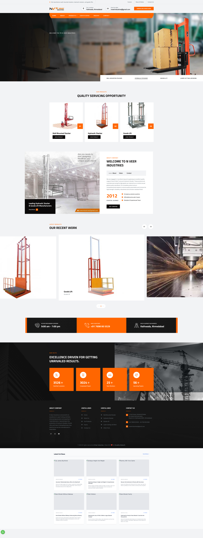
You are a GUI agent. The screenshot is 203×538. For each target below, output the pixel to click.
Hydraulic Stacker (108, 418)
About (62, 16)
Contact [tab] (129, 173)
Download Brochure (144, 9)
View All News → (146, 453)
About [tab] (114, 173)
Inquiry (96, 16)
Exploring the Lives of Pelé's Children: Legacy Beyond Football (100, 516)
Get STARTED (113, 206)
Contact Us (151, 2)
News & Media (140, 2)
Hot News (80, 479)
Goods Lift (106, 421)
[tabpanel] (126, 193)
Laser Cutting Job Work (109, 424)
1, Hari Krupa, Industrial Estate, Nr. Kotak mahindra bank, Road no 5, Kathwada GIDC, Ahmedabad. (140, 416)
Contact (106, 16)
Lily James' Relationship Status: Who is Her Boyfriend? (68, 482)
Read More (32, 209)
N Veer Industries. (99, 445)
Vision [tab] (121, 173)
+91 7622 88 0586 (145, 422)
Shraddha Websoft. (120, 445)
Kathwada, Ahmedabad (94, 9)
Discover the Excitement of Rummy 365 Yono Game (132, 482)
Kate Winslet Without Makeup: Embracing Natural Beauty (69, 515)
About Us (86, 418)
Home (54, 16)
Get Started (56, 61)
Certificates (85, 16)
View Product (59, 137)
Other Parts (106, 428)
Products (72, 16)
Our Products (87, 421)
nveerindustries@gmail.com (120, 9)
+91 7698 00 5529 (79, 62)
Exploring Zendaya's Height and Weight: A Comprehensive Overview (101, 482)
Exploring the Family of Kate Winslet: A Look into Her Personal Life (132, 516)
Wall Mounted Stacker (109, 415)
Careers (130, 2)
